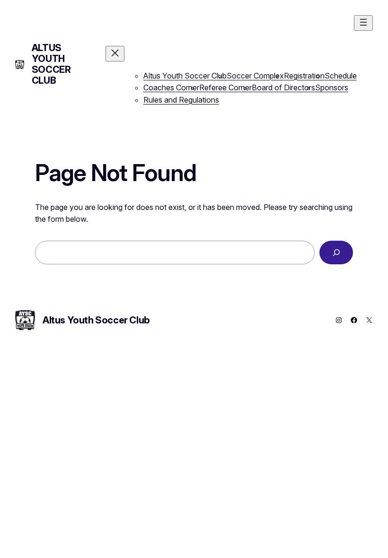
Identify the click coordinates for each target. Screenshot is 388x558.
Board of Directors (283, 87)
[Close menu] (115, 53)
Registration (304, 75)
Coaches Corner (171, 87)
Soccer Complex (255, 75)
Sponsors (331, 87)
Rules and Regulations (181, 100)
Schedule (341, 75)
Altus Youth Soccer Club (51, 64)
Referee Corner (225, 87)
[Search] (336, 252)
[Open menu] (363, 23)
